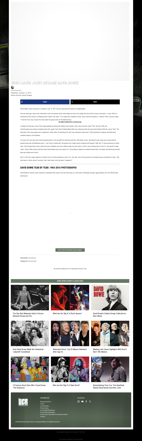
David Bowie (81, 109)
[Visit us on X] (91, 401)
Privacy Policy (44, 408)
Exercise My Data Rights (47, 412)
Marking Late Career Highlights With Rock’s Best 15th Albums (110, 350)
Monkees (37, 143)
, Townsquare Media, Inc (40, 422)
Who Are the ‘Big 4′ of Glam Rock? (66, 385)
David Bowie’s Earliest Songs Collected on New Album (109, 314)
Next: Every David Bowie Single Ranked (70, 250)
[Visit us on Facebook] (87, 401)
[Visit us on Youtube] (83, 401)
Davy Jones (84, 140)
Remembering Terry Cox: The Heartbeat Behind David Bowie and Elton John (108, 386)
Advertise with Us (45, 401)
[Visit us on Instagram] (79, 401)
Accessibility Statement (47, 410)
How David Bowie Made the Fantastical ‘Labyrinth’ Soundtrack (28, 350)
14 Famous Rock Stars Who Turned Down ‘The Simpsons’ (29, 386)
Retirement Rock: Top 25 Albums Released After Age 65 (69, 350)
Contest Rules (44, 406)
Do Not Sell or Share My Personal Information (54, 414)
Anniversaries (32, 261)
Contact (42, 416)
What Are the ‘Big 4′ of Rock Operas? (67, 313)
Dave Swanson (16, 90)
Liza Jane (56, 117)
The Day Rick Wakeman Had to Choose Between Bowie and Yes (28, 314)
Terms (42, 404)
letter (45, 157)
